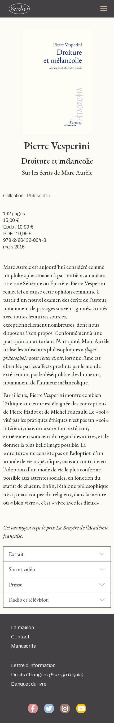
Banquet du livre (28, 684)
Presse (15, 584)
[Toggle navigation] (104, 9)
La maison (22, 627)
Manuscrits (23, 646)
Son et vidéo (22, 569)
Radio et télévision (29, 599)
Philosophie (38, 195)
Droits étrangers (47, 674)
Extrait (16, 554)
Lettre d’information (33, 665)
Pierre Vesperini (57, 145)
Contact (20, 636)
